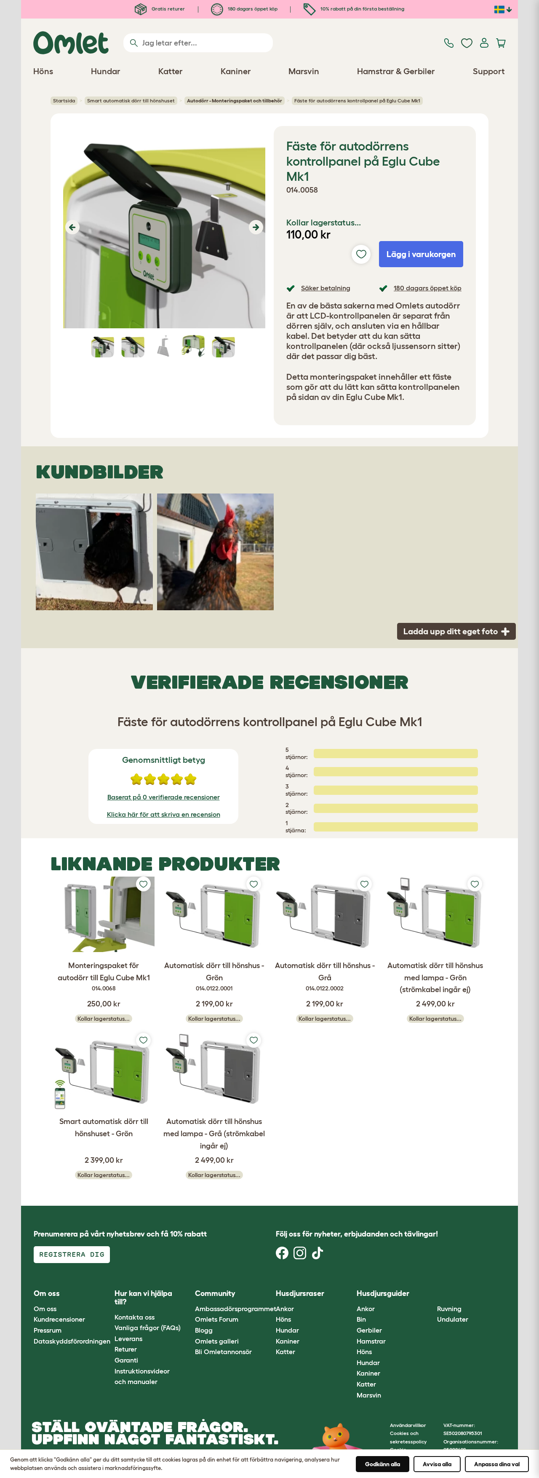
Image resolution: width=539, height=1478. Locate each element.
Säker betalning (325, 288)
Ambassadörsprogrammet (235, 1308)
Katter (285, 1351)
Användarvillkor (408, 1425)
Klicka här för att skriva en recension (163, 814)
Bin (361, 1319)
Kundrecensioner (59, 1319)
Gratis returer (167, 8)
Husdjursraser (300, 1293)
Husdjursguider (383, 1293)
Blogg (204, 1330)
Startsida (64, 100)
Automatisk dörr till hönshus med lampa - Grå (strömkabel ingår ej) (214, 1133)
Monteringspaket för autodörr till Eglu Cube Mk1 (104, 976)
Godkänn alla (382, 1464)
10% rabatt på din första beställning (361, 8)
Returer (126, 1349)
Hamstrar (371, 1341)
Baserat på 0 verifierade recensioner (163, 797)
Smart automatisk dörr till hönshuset (131, 100)
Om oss (45, 1308)
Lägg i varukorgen (421, 254)
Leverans (128, 1338)
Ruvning (449, 1308)
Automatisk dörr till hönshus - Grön (214, 976)
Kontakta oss (135, 1317)
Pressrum (47, 1330)
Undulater (452, 1319)
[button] (71, 227)
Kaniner (287, 1341)
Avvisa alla (437, 1464)
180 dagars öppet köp (252, 8)
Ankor (285, 1308)
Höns (283, 1319)
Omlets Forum (216, 1319)
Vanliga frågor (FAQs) (148, 1327)
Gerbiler (369, 1330)
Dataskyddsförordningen (72, 1341)
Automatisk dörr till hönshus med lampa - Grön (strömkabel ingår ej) (435, 977)
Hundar (287, 1330)
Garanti (126, 1360)
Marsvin (369, 1395)
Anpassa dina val (497, 1464)
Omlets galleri (217, 1341)
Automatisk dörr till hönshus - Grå (325, 976)
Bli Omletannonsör (223, 1351)
